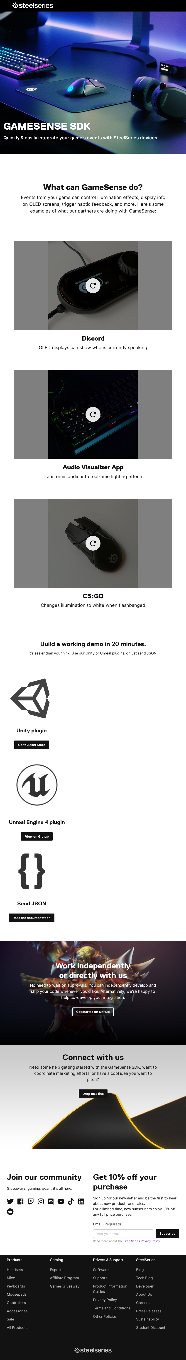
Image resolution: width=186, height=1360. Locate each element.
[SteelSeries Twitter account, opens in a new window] (10, 1201)
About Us (144, 1294)
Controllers (16, 1303)
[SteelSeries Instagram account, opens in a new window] (40, 1201)
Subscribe (167, 1233)
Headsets (15, 1270)
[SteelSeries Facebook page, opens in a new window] (20, 1201)
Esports (56, 1270)
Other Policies (105, 1316)
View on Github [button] (37, 836)
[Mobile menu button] (6, 6)
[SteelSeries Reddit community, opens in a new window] (10, 1211)
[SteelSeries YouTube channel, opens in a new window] (60, 1201)
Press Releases (148, 1311)
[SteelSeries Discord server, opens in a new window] (51, 1201)
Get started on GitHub (93, 1012)
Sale (10, 1319)
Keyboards (16, 1286)
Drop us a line (93, 1094)
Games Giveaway (65, 1286)
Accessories (17, 1311)
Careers (142, 1303)
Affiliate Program (64, 1278)
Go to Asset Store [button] (31, 745)
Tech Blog (144, 1278)
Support (100, 1278)
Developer (145, 1286)
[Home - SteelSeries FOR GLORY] (32, 6)
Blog (140, 1270)
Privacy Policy (105, 1300)
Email (107, 1224)
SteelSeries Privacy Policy (142, 1241)
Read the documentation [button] (32, 918)
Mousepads (17, 1294)
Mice (11, 1278)
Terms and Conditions (111, 1308)
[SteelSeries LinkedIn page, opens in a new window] (81, 1201)
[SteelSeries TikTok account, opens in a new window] (71, 1201)
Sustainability (147, 1319)
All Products (17, 1327)
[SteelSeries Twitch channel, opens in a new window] (30, 1201)
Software (101, 1270)
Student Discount (150, 1327)
